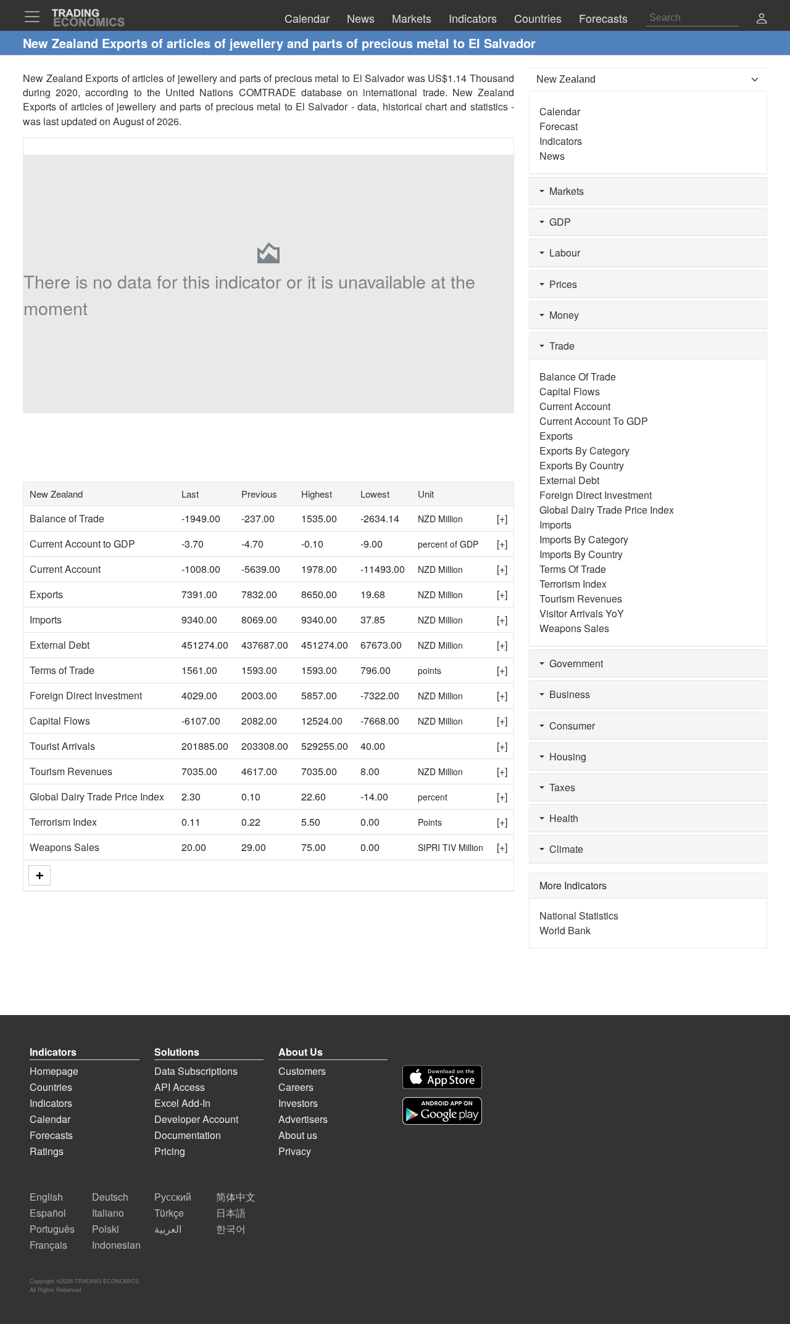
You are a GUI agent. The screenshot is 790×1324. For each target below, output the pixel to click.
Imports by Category (583, 539)
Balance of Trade (67, 518)
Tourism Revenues (71, 771)
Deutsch (110, 1197)
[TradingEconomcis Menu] (36, 16)
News (552, 156)
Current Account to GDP (82, 544)
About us (297, 1135)
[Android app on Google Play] (442, 1111)
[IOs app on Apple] (442, 1077)
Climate (563, 849)
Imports (46, 619)
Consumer (569, 725)
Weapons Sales (64, 847)
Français (48, 1245)
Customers (302, 1071)
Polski (105, 1229)
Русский (172, 1197)
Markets (564, 191)
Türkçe (169, 1213)
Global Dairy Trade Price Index (97, 796)
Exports (46, 594)
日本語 (231, 1213)
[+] (502, 518)
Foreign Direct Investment (86, 695)
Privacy (294, 1151)
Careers (296, 1087)
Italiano (108, 1213)
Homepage (54, 1071)
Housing (565, 756)
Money (561, 315)
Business (567, 694)
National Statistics (578, 915)
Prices (560, 284)
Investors (298, 1103)
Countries (51, 1087)
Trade (559, 346)
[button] (761, 19)
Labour (562, 252)
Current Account (65, 569)
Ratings (47, 1151)
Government (573, 663)
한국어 (231, 1229)
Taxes (559, 787)
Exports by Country (581, 465)
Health (561, 818)
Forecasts (51, 1135)
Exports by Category (584, 450)
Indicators (560, 141)
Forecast (558, 126)
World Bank (565, 930)
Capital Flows (60, 720)
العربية (167, 1229)
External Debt (59, 645)
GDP (557, 222)
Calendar (559, 111)
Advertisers (303, 1119)
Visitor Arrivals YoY (581, 613)
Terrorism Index (63, 822)
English (46, 1197)
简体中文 (236, 1197)
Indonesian (116, 1245)
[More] (39, 875)
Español (48, 1213)
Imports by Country (581, 554)
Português (52, 1229)
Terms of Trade (62, 670)
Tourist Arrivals (62, 746)
